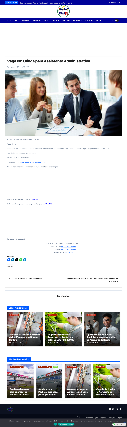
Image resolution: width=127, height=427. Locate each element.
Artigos (56, 20)
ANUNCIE (99, 20)
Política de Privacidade (71, 20)
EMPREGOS (14, 315)
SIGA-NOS (69, 253)
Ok (55, 424)
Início (9, 20)
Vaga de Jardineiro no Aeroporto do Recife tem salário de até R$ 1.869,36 (61, 337)
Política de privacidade (66, 424)
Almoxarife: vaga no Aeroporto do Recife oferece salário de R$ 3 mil (24, 337)
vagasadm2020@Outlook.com (33, 162)
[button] (121, 20)
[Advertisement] (63, 38)
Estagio (47, 20)
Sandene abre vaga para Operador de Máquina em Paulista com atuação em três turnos (20, 394)
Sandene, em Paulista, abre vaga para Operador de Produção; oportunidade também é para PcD (48, 396)
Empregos (36, 20)
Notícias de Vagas (22, 20)
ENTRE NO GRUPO (68, 247)
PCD (55, 367)
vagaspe (13, 67)
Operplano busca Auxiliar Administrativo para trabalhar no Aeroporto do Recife (101, 337)
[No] (125, 423)
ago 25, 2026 (16, 343)
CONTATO (89, 20)
